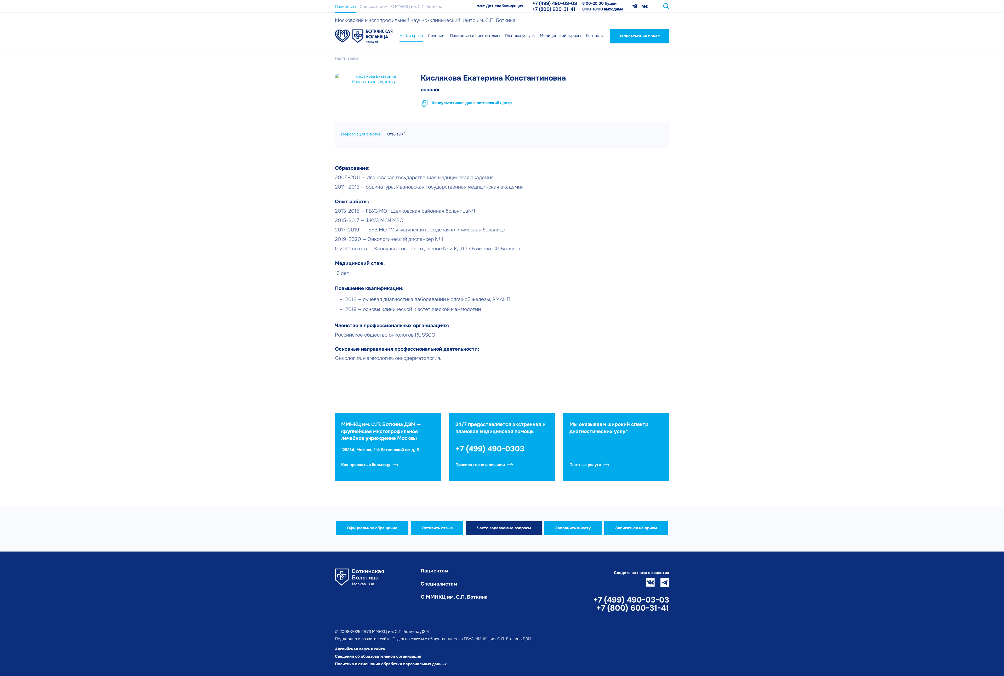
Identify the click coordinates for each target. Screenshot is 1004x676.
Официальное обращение (372, 528)
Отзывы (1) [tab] (396, 134)
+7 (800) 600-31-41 (553, 9)
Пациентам (345, 6)
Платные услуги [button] (520, 35)
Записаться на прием (639, 36)
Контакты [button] (594, 35)
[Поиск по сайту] (666, 6)
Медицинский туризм (560, 35)
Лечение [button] (436, 35)
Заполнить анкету (573, 528)
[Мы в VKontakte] (645, 6)
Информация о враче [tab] (361, 134)
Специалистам (373, 6)
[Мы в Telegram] (635, 6)
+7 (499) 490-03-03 (554, 3)
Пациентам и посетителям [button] (475, 35)
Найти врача (411, 35)
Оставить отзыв (437, 528)
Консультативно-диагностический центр (472, 102)
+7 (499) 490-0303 (489, 449)
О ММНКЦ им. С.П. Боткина (416, 6)
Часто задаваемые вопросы (504, 528)
